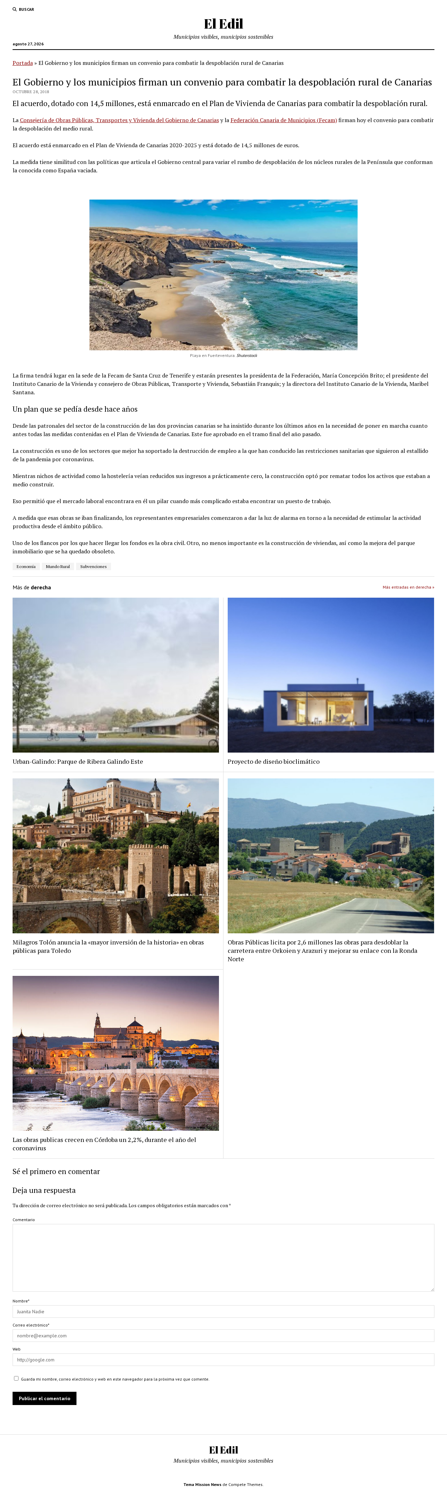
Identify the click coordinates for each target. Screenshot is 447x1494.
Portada (23, 63)
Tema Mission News (202, 1484)
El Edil (223, 23)
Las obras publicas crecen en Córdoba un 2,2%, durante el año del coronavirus (104, 1143)
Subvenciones (93, 566)
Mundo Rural (58, 566)
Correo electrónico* (31, 1325)
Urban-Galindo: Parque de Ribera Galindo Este (78, 761)
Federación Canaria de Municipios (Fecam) (283, 120)
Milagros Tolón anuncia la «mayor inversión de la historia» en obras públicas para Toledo (108, 946)
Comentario (24, 1219)
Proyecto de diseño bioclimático (274, 761)
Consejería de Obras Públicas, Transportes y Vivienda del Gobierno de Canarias (119, 120)
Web (17, 1349)
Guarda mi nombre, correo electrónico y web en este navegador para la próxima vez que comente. (115, 1379)
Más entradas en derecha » (408, 587)
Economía (26, 566)
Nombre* (21, 1300)
